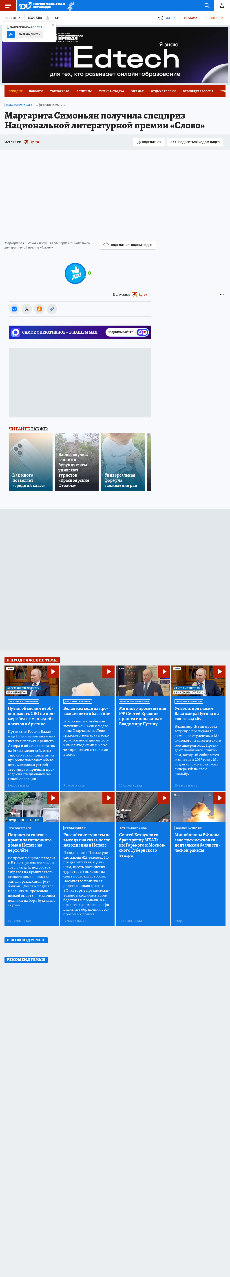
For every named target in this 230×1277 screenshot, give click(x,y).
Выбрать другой (29, 34)
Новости (36, 91)
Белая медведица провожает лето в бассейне (86, 711)
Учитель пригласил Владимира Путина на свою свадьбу (197, 713)
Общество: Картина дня (19, 105)
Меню (8, 5)
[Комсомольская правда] (42, 6)
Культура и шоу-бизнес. (133, 828)
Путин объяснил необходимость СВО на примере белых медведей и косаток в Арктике (31, 716)
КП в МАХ (137, 91)
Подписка (214, 18)
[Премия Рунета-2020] (70, 5)
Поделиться (151, 142)
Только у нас (59, 91)
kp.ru (35, 142)
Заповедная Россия (198, 91)
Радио (169, 18)
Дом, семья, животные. (77, 701)
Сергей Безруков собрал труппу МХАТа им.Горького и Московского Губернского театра (142, 845)
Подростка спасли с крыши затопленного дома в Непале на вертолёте (30, 842)
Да (11, 34)
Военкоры (84, 91)
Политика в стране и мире (23, 701)
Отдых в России (163, 91)
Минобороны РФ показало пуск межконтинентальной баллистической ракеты (198, 842)
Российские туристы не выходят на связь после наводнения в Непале (87, 840)
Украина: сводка (111, 91)
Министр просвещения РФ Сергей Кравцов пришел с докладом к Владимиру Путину (142, 716)
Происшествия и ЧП (20, 828)
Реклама (190, 18)
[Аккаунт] (222, 5)
